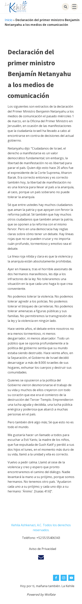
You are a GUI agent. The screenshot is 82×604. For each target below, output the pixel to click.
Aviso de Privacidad (42, 549)
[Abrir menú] (74, 6)
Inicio (8, 20)
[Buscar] (65, 6)
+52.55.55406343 (48, 538)
